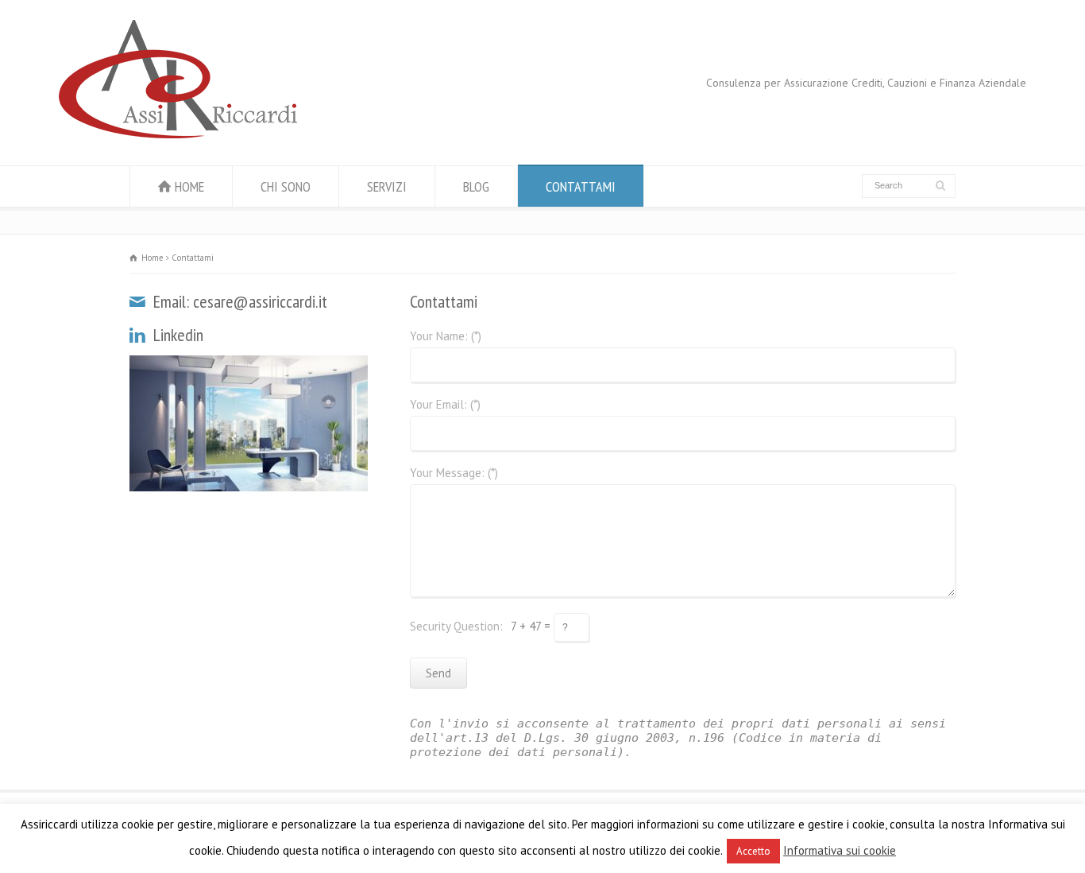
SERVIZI (387, 186)
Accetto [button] (753, 851)
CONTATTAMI (581, 186)
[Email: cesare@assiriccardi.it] (139, 301)
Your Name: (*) (445, 336)
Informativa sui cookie (839, 850)
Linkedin (178, 335)
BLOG (476, 186)
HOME (189, 186)
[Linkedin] (139, 335)
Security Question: (456, 626)
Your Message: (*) (454, 473)
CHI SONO (286, 186)
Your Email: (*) (445, 405)
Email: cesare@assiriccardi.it (240, 301)
